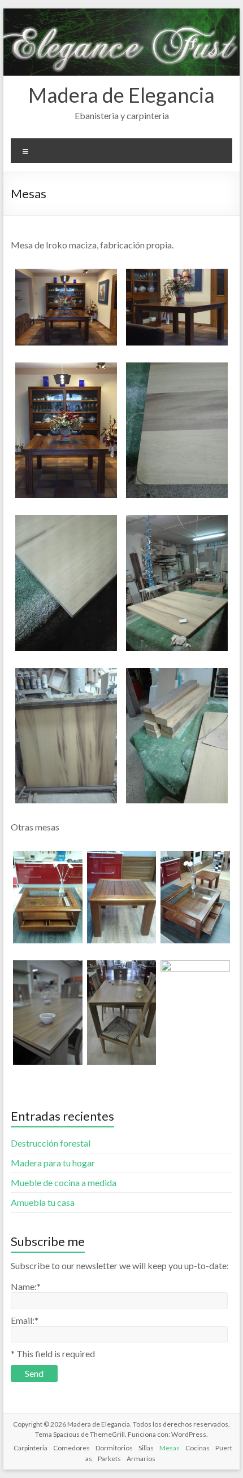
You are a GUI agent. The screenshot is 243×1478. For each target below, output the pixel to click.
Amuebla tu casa (43, 1202)
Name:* (26, 1286)
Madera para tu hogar (53, 1162)
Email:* (24, 1320)
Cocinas (197, 1448)
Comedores (71, 1448)
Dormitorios (114, 1448)
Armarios (141, 1458)
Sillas (146, 1448)
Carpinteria (30, 1448)
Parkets (109, 1458)
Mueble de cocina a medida (63, 1182)
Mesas (169, 1448)
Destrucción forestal (50, 1143)
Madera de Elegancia (121, 94)
